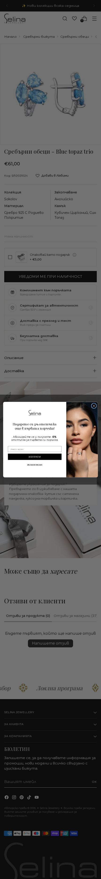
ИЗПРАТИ (35, 456)
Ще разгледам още (35, 464)
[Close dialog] (94, 405)
